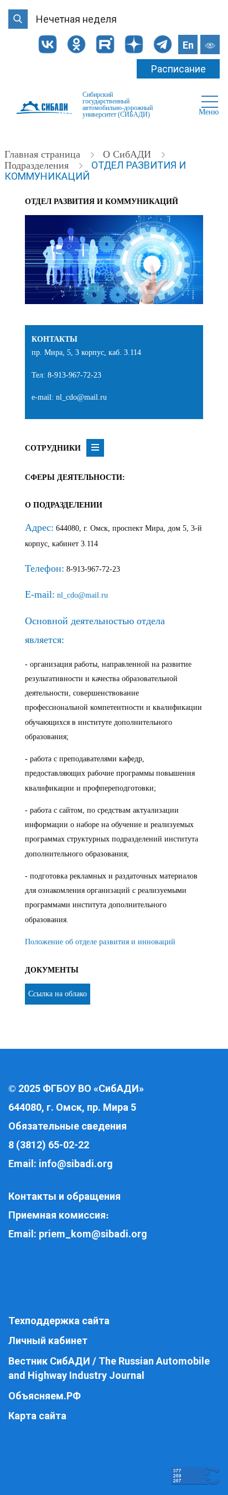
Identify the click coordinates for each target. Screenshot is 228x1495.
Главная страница (43, 154)
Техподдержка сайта (59, 1320)
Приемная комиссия (57, 1215)
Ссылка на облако (57, 994)
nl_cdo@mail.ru (82, 595)
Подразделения (37, 165)
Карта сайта (37, 1415)
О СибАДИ (128, 154)
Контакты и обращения (64, 1196)
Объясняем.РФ (44, 1396)
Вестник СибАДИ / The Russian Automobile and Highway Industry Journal (109, 1368)
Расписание (178, 69)
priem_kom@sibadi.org (93, 1234)
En (188, 45)
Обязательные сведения (67, 1126)
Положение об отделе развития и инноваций (100, 942)
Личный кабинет (47, 1340)
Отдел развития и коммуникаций (95, 170)
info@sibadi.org (76, 1163)
